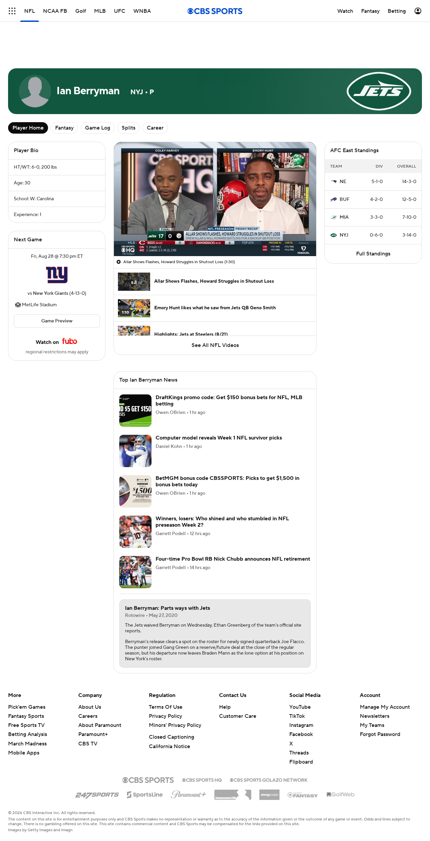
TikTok (297, 716)
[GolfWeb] (341, 795)
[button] (126, 247)
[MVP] (269, 792)
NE (343, 182)
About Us (89, 707)
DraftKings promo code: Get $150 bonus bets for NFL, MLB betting (229, 400)
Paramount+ (93, 734)
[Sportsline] (145, 793)
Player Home (28, 128)
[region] (215, 199)
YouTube (300, 707)
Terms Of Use (165, 707)
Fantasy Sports (26, 716)
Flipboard (301, 762)
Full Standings (373, 253)
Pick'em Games (26, 707)
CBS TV (87, 743)
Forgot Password (380, 734)
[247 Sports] (97, 793)
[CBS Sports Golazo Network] (269, 779)
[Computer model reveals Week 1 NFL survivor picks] (135, 451)
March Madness (27, 743)
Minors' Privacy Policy (175, 725)
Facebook (301, 734)
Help (225, 707)
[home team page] (57, 275)
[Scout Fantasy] (303, 794)
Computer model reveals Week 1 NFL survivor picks (219, 437)
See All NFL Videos (215, 345)
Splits (128, 128)
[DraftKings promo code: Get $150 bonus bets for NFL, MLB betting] (135, 410)
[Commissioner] (232, 792)
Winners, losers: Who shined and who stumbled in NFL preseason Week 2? (222, 521)
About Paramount (99, 725)
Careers (87, 716)
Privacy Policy (165, 716)
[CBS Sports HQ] (202, 779)
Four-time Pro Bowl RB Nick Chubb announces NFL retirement (233, 559)
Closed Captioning (171, 737)
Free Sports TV (26, 725)
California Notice (169, 746)
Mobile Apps (23, 752)
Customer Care (237, 716)
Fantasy (64, 128)
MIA (344, 217)
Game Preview (57, 321)
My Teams (372, 725)
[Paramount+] (188, 793)
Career (155, 128)
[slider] (215, 237)
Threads (299, 752)
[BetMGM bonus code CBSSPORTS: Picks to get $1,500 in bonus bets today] (135, 491)
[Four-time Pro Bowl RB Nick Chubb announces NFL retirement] (135, 572)
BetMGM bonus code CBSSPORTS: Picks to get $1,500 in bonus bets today (227, 481)
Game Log (97, 128)
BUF (345, 200)
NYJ (344, 235)
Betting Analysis (27, 734)
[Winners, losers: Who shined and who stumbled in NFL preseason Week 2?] (135, 532)
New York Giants (50, 293)
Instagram (301, 725)
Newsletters (374, 716)
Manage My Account (385, 707)
